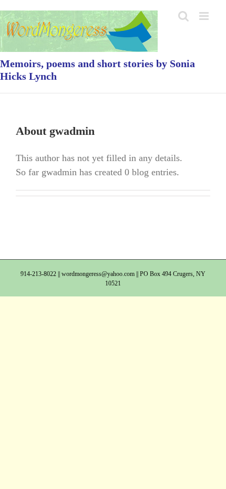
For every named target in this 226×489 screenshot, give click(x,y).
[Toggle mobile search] (183, 16)
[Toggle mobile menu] (204, 16)
